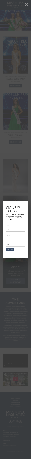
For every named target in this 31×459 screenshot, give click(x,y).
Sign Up (10, 249)
